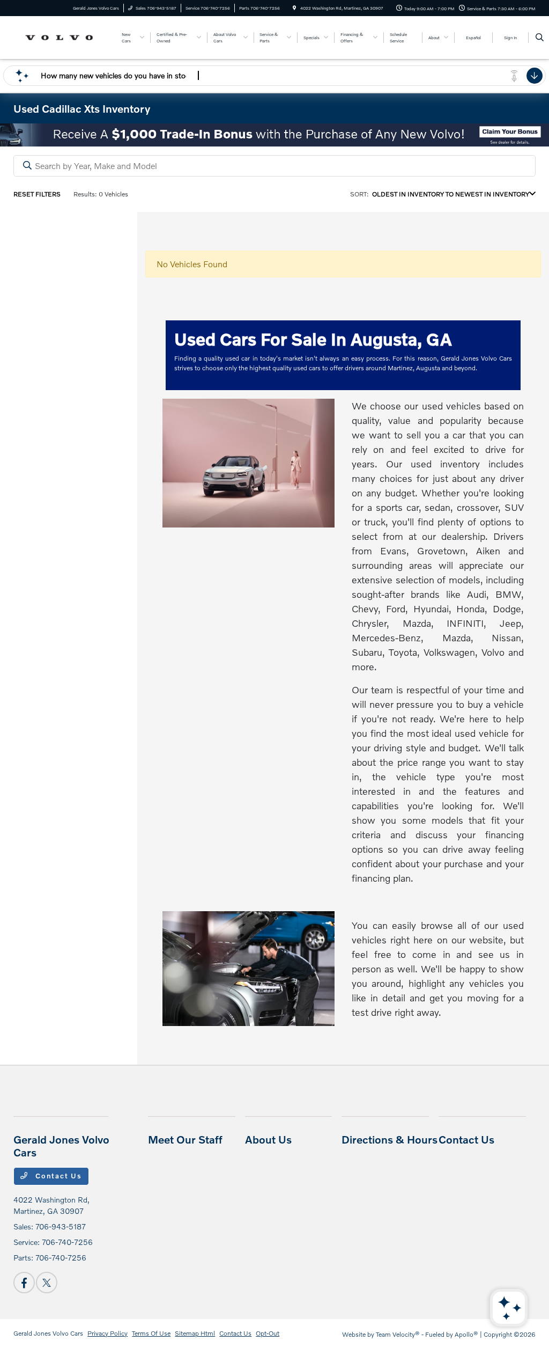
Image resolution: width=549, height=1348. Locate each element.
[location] (294, 8)
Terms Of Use (151, 1333)
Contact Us (57, 1175)
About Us (268, 1139)
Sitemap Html (195, 1333)
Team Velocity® (398, 1334)
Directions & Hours (389, 1139)
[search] (540, 37)
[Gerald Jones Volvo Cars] (61, 36)
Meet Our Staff (185, 1139)
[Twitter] (46, 1282)
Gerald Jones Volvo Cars (48, 1333)
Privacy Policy (107, 1333)
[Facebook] (24, 1282)
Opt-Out (267, 1333)
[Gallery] (274, 134)
